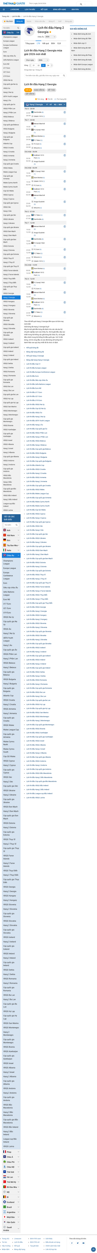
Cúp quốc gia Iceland (11, 347)
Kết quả (44, 9)
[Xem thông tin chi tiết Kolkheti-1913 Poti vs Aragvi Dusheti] (65, 155)
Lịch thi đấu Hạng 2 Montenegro (38, 720)
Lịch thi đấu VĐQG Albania (36, 745)
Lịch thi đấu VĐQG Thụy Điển (36, 595)
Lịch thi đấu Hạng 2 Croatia (36, 473)
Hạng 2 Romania (9, 376)
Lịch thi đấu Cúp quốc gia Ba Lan (38, 700)
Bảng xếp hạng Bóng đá (35, 352)
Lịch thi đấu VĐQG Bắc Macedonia (38, 773)
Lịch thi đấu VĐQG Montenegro (37, 716)
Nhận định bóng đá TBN (82, 38)
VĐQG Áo (6, 88)
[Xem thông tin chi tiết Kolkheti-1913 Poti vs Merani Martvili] (65, 189)
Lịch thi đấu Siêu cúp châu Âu (37, 380)
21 (34, 65)
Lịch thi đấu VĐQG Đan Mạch (37, 550)
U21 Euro (6, 72)
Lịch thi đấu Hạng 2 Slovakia (36, 640)
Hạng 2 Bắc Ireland (10, 499)
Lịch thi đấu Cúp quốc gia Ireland (38, 668)
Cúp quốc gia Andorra (8, 470)
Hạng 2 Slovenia (9, 314)
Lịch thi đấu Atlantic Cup (35, 465)
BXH (53, 43)
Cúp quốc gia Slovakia (8, 334)
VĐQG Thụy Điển (9, 279)
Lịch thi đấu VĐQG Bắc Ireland (37, 785)
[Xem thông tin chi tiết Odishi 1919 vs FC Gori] (65, 181)
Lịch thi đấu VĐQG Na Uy (35, 404)
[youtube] (83, 1243)
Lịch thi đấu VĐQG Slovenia (36, 623)
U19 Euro (6, 76)
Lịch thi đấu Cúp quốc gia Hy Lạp (38, 708)
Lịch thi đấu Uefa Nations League (38, 384)
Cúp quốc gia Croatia (11, 164)
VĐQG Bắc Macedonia (7, 476)
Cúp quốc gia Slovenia (8, 319)
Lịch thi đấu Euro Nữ (33, 388)
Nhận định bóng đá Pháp (83, 55)
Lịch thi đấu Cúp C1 (33, 364)
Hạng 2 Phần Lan (9, 112)
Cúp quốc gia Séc (9, 215)
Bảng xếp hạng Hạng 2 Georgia (37, 360)
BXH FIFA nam (35, 1239)
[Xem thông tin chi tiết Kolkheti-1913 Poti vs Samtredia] (65, 302)
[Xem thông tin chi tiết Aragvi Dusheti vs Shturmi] (65, 202)
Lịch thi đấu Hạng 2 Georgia (36, 611)
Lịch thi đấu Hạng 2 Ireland (36, 664)
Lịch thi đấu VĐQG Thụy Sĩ (35, 575)
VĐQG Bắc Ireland (9, 495)
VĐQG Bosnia (8, 425)
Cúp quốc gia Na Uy (10, 84)
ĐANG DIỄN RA (39, 90)
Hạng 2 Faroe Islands (11, 274)
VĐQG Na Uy (8, 80)
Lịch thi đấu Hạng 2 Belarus (36, 445)
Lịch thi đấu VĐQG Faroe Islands (38, 587)
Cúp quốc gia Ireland (10, 359)
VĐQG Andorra (8, 461)
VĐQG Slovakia (8, 324)
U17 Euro (6, 68)
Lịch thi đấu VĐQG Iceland (35, 648)
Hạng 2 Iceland (8, 343)
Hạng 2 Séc (7, 211)
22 (39, 65)
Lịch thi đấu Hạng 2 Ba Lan (36, 696)
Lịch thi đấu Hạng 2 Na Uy (35, 417)
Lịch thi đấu (30, 9)
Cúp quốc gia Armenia (8, 177)
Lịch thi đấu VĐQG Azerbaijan (37, 733)
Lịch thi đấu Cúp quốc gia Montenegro (40, 725)
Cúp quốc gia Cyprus (10, 203)
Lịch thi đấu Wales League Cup (37, 494)
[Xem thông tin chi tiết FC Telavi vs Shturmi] (65, 312)
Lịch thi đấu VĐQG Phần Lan (36, 433)
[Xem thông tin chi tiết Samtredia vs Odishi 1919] (65, 112)
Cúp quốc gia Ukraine (11, 227)
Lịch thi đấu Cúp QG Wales (36, 510)
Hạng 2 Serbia (8, 368)
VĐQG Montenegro (10, 411)
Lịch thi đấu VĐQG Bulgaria (36, 453)
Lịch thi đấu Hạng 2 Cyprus (36, 518)
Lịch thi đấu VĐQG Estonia (36, 562)
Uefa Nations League (11, 60)
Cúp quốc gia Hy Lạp (10, 403)
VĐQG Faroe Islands (10, 270)
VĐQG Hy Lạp (8, 399)
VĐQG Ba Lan (8, 386)
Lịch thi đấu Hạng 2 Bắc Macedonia (39, 777)
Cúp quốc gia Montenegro (8, 420)
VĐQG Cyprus (8, 195)
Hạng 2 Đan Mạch (9, 235)
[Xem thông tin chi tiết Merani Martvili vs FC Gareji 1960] (65, 124)
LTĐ (38, 43)
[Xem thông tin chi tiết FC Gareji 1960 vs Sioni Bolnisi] (65, 171)
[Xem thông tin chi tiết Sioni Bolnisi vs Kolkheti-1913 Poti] (65, 268)
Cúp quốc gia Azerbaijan (8, 435)
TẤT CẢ (28, 90)
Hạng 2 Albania (9, 452)
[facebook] (72, 1243)
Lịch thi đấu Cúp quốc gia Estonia (38, 571)
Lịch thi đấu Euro (32, 376)
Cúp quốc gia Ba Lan (10, 394)
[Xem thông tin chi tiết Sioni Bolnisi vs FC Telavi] (65, 136)
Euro (5, 52)
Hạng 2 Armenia (9, 160)
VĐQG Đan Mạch (9, 231)
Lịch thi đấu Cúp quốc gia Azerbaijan (39, 737)
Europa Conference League (10, 46)
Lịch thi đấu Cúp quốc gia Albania (38, 757)
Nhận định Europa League (83, 64)
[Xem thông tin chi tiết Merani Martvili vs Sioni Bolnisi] (65, 292)
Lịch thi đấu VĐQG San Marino (37, 712)
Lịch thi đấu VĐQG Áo (34, 413)
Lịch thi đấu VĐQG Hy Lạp (35, 704)
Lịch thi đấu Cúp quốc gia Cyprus (38, 522)
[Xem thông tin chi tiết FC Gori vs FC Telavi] (65, 249)
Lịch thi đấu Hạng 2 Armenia (36, 481)
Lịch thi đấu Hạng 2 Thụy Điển (37, 599)
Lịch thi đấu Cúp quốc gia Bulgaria (38, 461)
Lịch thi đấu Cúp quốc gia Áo (36, 429)
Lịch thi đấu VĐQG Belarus (36, 441)
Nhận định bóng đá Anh (82, 34)
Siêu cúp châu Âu (9, 56)
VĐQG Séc (7, 207)
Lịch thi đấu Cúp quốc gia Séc (37, 534)
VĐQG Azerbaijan (9, 430)
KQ (55, 104)
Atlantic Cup (7, 143)
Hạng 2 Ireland (8, 355)
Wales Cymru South (10, 187)
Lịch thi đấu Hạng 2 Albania (36, 753)
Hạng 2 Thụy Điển (9, 283)
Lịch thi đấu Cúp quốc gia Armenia (38, 498)
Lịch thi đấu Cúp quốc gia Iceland (38, 656)
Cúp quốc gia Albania (11, 457)
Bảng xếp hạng (59, 9)
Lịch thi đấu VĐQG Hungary (36, 615)
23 (43, 65)
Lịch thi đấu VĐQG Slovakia (36, 635)
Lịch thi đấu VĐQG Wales (35, 489)
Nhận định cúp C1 (80, 43)
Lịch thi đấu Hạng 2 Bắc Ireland (37, 789)
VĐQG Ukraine (8, 219)
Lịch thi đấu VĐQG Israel (35, 741)
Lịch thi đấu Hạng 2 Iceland (36, 652)
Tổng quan (29, 43)
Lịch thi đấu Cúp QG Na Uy (36, 408)
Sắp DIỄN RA (30, 94)
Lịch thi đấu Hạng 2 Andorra (36, 765)
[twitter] (78, 1243)
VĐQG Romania (9, 372)
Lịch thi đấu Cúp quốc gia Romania (39, 688)
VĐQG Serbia (8, 363)
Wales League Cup (10, 172)
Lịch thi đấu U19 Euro (34, 400)
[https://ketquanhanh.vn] (14, 3)
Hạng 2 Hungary (9, 305)
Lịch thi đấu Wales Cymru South (38, 506)
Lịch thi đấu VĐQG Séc (34, 526)
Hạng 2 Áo (7, 100)
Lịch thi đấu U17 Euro (34, 392)
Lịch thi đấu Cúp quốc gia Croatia (38, 485)
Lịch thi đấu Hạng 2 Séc (35, 530)
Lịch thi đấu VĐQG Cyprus (35, 514)
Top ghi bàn (34, 1246)
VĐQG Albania (8, 444)
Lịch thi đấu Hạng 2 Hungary (36, 619)
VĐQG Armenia (8, 156)
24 (48, 65)
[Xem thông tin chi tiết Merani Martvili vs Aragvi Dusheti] (65, 226)
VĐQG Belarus (8, 117)
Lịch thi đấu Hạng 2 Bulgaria (36, 457)
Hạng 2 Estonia (9, 250)
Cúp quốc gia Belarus (11, 125)
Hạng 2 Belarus (9, 121)
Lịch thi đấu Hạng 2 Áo (34, 425)
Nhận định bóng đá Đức (82, 69)
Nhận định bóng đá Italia (83, 60)
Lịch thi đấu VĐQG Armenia (36, 477)
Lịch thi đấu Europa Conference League (40, 372)
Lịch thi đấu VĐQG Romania (36, 680)
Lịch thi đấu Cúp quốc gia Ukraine (38, 546)
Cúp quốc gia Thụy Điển (10, 288)
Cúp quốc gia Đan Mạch (9, 241)
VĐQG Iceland (8, 339)
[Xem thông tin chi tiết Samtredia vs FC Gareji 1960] (65, 239)
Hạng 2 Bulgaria (9, 133)
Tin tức (4, 1242)
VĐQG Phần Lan (9, 108)
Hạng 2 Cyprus (8, 199)
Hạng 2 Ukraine (9, 223)
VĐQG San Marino (10, 407)
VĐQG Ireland (8, 351)
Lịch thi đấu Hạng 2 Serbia (36, 676)
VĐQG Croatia (8, 148)
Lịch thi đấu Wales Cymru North (37, 502)
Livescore (14, 9)
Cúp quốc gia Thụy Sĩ (11, 266)
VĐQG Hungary (9, 301)
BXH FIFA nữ (35, 1242)
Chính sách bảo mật (53, 1246)
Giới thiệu (49, 1239)
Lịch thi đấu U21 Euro (34, 396)
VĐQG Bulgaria (8, 129)
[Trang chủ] (4, 9)
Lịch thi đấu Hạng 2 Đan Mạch (37, 554)
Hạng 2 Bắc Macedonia (7, 483)
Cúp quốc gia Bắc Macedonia (9, 490)
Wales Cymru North (10, 183)
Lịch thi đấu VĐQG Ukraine (36, 538)
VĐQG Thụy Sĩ (8, 258)
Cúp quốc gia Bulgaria (8, 138)
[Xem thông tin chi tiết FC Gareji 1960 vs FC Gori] (65, 282)
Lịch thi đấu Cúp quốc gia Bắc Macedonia (41, 781)
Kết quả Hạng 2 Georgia (35, 356)
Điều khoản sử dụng (53, 1242)
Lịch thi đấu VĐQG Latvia (35, 798)
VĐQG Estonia (8, 246)
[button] (51, 65)
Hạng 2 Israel (8, 448)
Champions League (10, 37)
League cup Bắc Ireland (9, 505)
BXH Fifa (75, 9)
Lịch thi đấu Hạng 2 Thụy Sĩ (36, 579)
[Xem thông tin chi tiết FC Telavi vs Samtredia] (65, 215)
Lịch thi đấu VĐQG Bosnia (35, 729)
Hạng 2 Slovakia (9, 328)
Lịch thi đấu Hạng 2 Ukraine (36, 542)
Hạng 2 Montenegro (10, 415)
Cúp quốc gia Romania (8, 381)
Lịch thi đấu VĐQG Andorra (36, 761)
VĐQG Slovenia (8, 310)
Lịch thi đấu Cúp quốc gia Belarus (38, 449)
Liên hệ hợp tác (51, 1249)
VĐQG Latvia (8, 510)
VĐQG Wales (8, 168)
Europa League (8, 41)
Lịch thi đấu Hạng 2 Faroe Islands (38, 591)
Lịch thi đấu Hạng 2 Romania (37, 684)
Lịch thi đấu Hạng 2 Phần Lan (37, 437)
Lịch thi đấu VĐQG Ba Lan (35, 692)
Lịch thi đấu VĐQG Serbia (35, 672)
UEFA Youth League (10, 96)
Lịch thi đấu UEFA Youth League (38, 421)
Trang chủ (5, 1239)
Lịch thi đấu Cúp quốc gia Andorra (38, 769)
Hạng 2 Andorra (9, 465)
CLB (59, 43)
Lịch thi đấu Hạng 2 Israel (35, 749)
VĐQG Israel (7, 440)
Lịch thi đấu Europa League (36, 368)
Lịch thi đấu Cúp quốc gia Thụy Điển (39, 603)
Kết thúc (51, 90)
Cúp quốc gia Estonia (11, 254)
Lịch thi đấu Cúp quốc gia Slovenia (38, 631)
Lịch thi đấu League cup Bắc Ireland (39, 793)
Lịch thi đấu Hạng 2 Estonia (36, 566)
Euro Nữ (6, 64)
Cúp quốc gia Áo (9, 104)
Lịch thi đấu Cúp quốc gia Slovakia (38, 644)
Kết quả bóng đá (32, 348)
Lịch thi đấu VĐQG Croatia (36, 469)
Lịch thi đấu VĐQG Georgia (36, 607)
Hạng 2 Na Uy (8, 92)
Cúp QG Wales (8, 191)
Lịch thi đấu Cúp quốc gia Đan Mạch (39, 558)
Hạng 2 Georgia (9, 297)
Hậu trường (6, 1246)
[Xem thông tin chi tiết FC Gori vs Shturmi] (65, 144)
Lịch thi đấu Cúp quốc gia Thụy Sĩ (38, 583)
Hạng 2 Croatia (8, 152)
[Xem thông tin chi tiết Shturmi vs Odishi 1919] (65, 257)
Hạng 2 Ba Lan (8, 390)
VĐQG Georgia (8, 293)
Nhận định (5, 1249)
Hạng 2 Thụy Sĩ (8, 262)
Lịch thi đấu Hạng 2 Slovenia (36, 627)
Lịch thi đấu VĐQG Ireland (35, 660)
